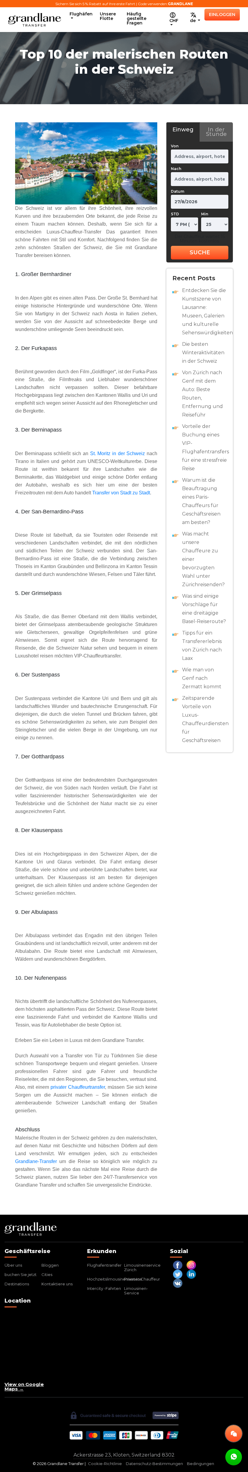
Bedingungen (200, 1463)
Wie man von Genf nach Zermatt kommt (201, 678)
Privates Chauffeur (142, 1279)
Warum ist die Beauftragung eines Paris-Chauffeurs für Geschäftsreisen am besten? (201, 501)
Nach (176, 168)
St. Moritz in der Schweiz (117, 453)
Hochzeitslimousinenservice (114, 1279)
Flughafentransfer (104, 1265)
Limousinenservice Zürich (142, 1267)
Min (204, 214)
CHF (173, 20)
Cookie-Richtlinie (105, 1463)
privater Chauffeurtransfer (78, 1087)
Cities (46, 1274)
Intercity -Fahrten (104, 1288)
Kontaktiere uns (57, 1283)
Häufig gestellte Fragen (136, 18)
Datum (177, 191)
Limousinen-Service (136, 1290)
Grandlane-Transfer (36, 1161)
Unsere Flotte (108, 16)
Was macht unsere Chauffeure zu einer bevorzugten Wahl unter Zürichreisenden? (203, 559)
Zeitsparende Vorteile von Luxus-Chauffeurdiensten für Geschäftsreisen (204, 719)
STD (175, 214)
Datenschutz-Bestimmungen (154, 1463)
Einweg (183, 129)
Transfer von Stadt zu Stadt (121, 492)
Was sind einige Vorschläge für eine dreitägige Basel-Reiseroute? (204, 608)
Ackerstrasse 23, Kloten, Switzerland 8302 (124, 1455)
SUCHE (200, 252)
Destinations (17, 1283)
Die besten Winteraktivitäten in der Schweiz (203, 352)
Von (174, 146)
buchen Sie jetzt (21, 1274)
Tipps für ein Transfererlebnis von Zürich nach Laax (202, 645)
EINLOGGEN (222, 14)
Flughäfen (81, 14)
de (193, 20)
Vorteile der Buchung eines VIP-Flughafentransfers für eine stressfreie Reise (204, 447)
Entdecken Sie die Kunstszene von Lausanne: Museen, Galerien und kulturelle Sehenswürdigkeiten (204, 312)
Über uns (13, 1265)
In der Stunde (216, 131)
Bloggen (50, 1265)
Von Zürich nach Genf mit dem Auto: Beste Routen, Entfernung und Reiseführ (202, 394)
